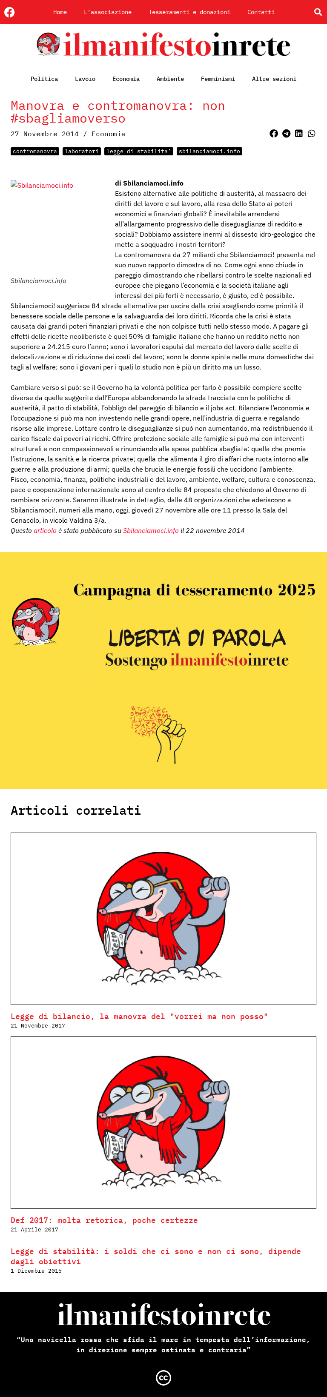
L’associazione (108, 12)
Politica (44, 79)
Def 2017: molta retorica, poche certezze (104, 1220)
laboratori (82, 151)
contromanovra (35, 151)
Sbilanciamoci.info (151, 530)
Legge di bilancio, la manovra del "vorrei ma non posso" (139, 1016)
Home (60, 12)
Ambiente (170, 79)
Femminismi (218, 79)
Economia (126, 79)
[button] (318, 12)
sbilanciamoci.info (209, 151)
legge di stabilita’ (138, 151)
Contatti (261, 12)
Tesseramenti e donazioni (189, 12)
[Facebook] (9, 12)
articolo (45, 530)
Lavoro (85, 79)
